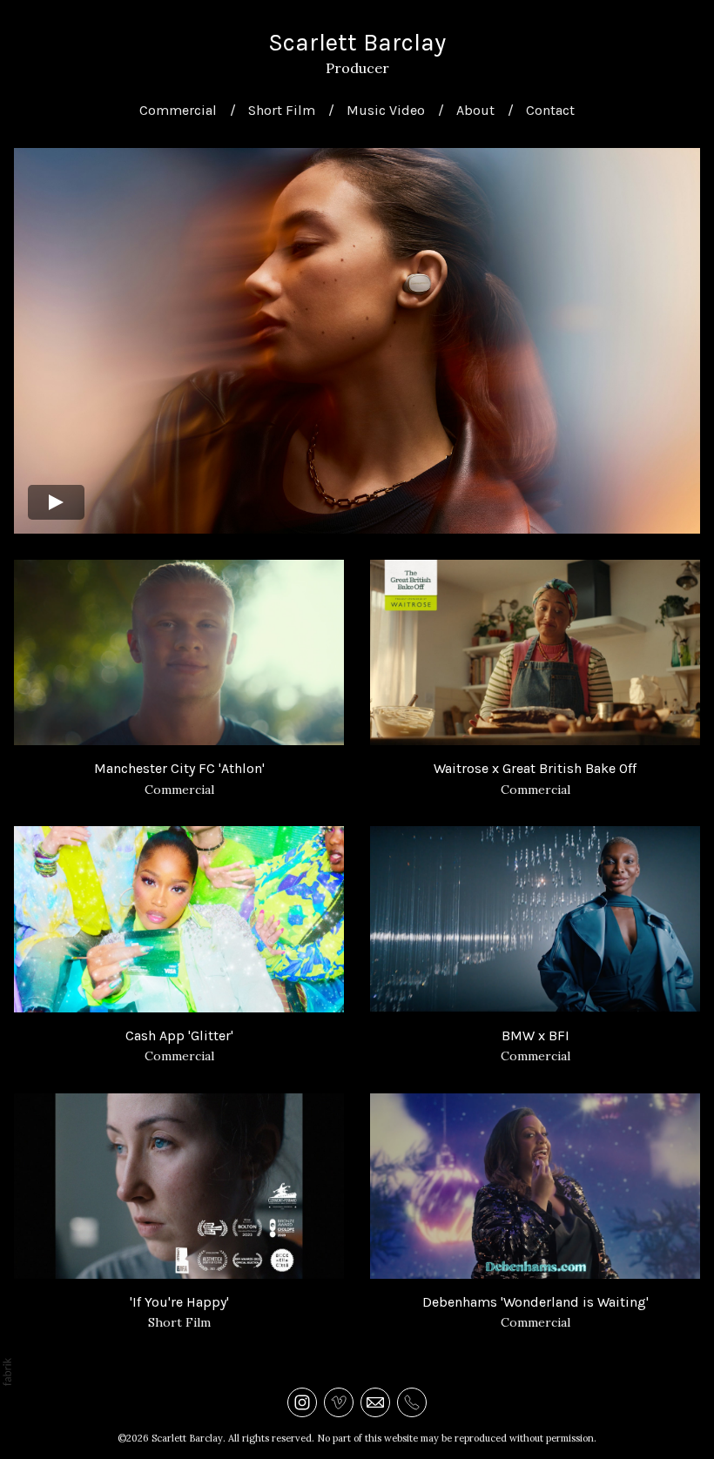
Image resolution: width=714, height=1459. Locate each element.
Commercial (178, 110)
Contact (550, 110)
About (475, 110)
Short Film (281, 110)
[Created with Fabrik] (7, 1372)
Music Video (386, 110)
